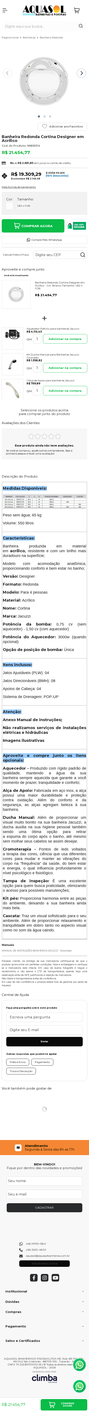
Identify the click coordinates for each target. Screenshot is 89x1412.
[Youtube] (55, 1280)
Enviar (44, 1041)
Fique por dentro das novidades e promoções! (44, 1168)
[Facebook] (34, 1280)
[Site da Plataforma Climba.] (44, 1376)
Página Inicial (10, 37)
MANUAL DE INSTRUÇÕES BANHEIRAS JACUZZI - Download (37, 950)
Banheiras (29, 37)
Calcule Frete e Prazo (16, 254)
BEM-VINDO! (44, 1164)
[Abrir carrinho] (79, 10)
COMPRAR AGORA (36, 226)
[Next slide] (81, 73)
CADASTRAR (44, 1207)
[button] (39, 116)
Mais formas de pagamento (19, 187)
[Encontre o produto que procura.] (80, 26)
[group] (44, 1147)
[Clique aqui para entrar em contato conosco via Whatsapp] (79, 1365)
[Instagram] (44, 1280)
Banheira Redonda (51, 37)
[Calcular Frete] (82, 254)
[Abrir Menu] (5, 10)
